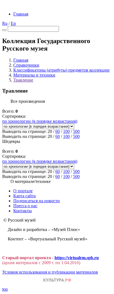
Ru (4, 23)
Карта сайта (24, 195)
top (5, 289)
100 (66, 131)
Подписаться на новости (36, 200)
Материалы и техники (34, 75)
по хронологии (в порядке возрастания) (39, 121)
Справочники (26, 65)
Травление (23, 80)
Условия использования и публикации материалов (50, 272)
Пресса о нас (25, 205)
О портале (23, 190)
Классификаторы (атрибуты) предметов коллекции (61, 70)
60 (57, 131)
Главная (20, 14)
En (13, 23)
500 (76, 131)
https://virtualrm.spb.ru (77, 257)
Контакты (22, 210)
